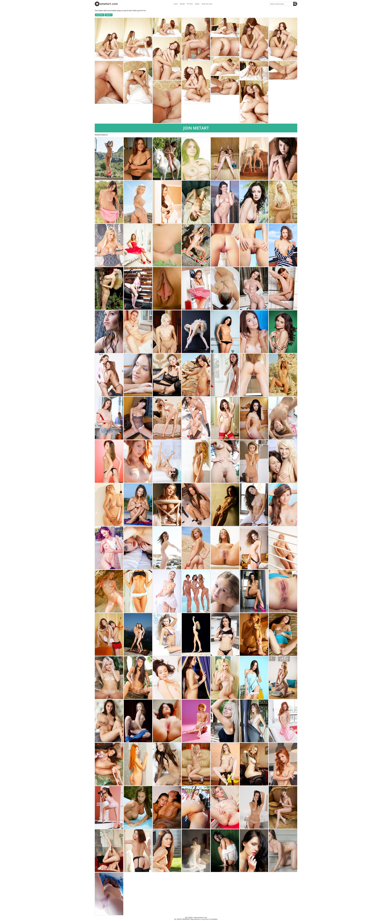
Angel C (108, 15)
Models (182, 4)
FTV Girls (190, 4)
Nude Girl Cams (207, 4)
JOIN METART (196, 128)
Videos (197, 4)
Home (176, 4)
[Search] (295, 4)
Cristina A (99, 15)
